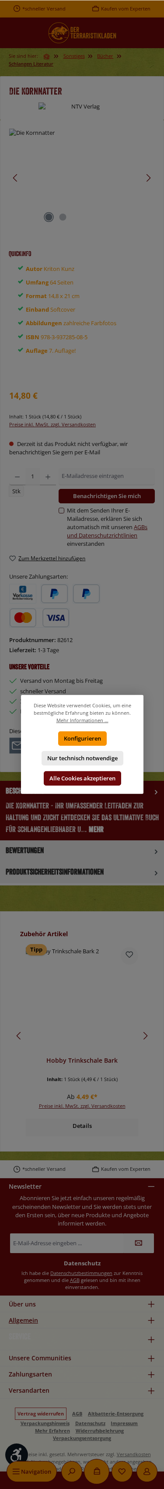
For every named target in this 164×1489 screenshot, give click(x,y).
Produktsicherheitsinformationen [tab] (55, 871)
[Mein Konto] (146, 1471)
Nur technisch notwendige (82, 758)
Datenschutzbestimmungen (81, 1273)
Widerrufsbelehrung (100, 1430)
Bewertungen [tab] (25, 850)
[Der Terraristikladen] (47, 56)
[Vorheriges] (15, 178)
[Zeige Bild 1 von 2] (48, 217)
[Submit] (138, 1243)
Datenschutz (90, 1423)
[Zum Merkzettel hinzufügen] (129, 956)
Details (82, 1126)
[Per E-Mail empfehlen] (17, 745)
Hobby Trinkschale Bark (82, 1060)
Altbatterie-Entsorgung (115, 1413)
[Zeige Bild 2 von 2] (62, 217)
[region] (82, 178)
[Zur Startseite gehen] (82, 32)
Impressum (124, 1423)
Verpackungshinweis (45, 1423)
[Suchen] (71, 1471)
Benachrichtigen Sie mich (107, 496)
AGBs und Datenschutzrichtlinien (107, 531)
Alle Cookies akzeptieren (82, 778)
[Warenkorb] (96, 1471)
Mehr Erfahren (52, 1430)
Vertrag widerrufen (40, 1413)
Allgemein (23, 1320)
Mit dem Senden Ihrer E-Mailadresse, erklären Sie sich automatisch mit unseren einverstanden (107, 527)
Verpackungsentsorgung (82, 1438)
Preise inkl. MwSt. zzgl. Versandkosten (52, 424)
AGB (75, 1280)
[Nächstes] (148, 178)
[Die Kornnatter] (82, 178)
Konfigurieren (82, 738)
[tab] (82, 810)
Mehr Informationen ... (82, 720)
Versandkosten (134, 1454)
